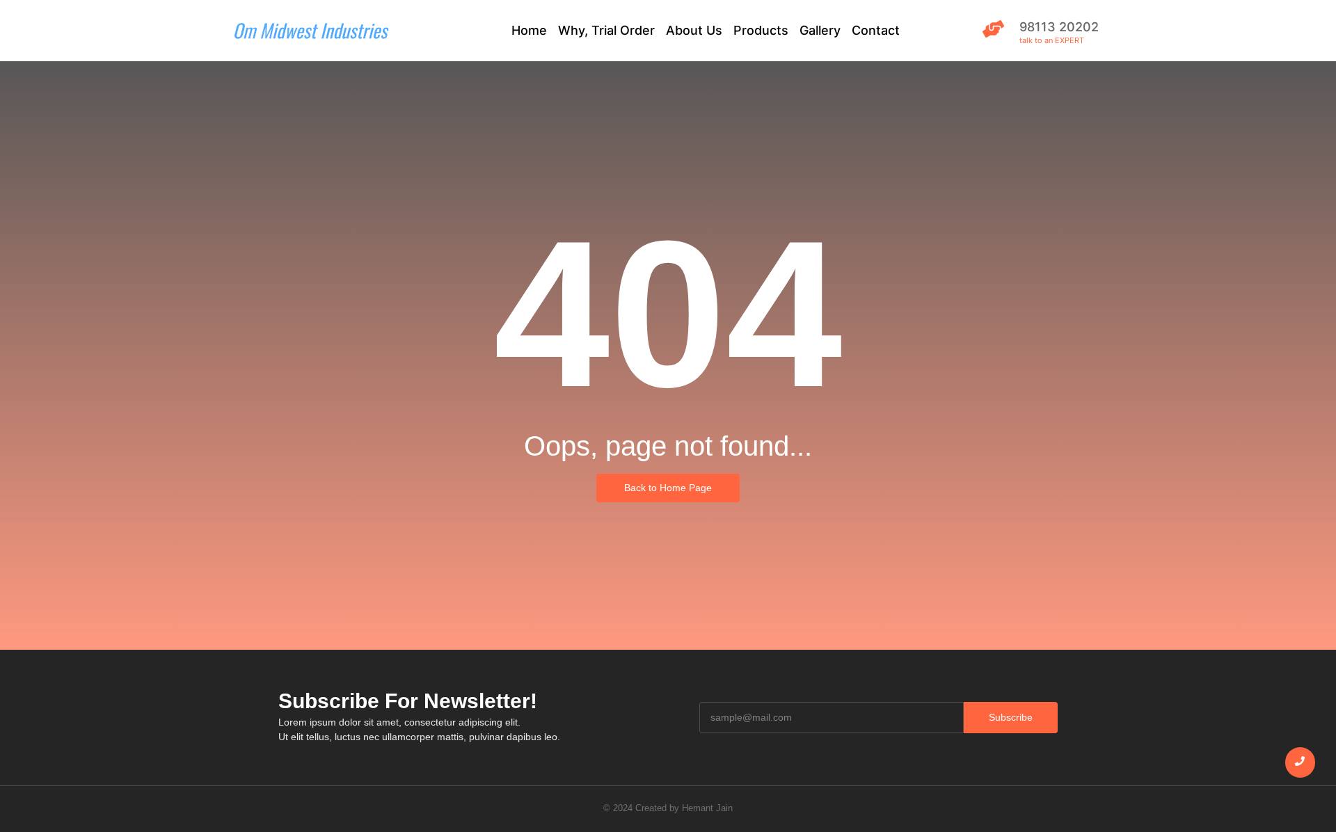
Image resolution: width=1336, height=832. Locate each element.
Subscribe (1011, 717)
